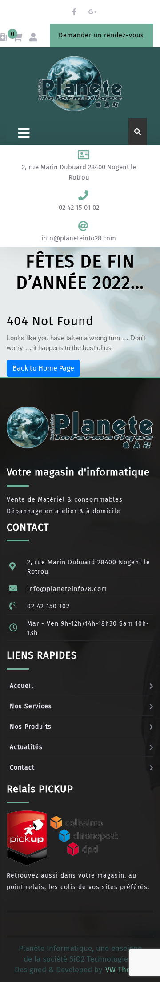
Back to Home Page (43, 368)
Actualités (26, 747)
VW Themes (123, 969)
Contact (22, 767)
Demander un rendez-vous (101, 35)
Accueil (21, 686)
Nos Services (31, 706)
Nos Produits (31, 727)
